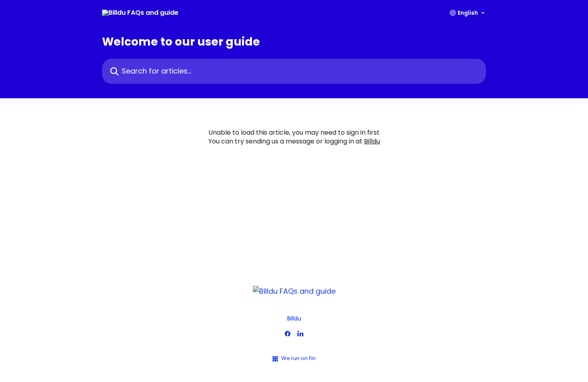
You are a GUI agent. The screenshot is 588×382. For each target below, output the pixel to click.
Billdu (372, 141)
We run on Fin (298, 358)
